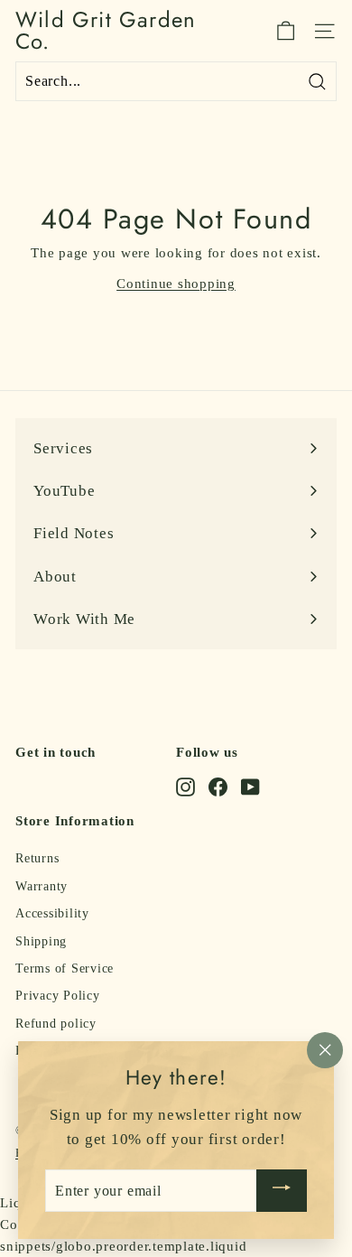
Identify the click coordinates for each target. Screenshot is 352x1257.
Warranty (41, 886)
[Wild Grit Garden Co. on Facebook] (217, 786)
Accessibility (52, 913)
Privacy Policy (57, 995)
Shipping (41, 941)
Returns (37, 858)
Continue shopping (176, 283)
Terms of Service (64, 968)
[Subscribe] (281, 1190)
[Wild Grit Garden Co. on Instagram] (185, 786)
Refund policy (56, 1023)
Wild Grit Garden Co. (105, 30)
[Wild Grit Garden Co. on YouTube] (250, 786)
